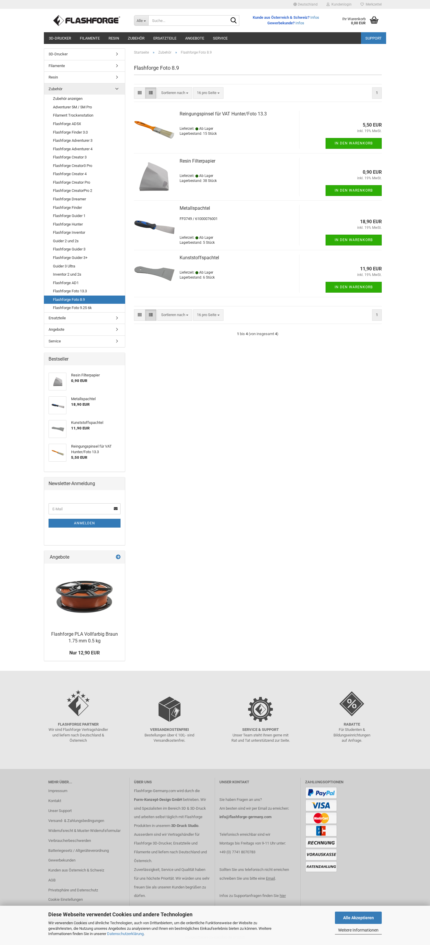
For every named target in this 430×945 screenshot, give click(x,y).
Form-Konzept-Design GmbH (158, 799)
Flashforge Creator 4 (70, 174)
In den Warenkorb (354, 143)
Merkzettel (373, 4)
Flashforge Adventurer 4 (72, 149)
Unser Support (60, 810)
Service (220, 38)
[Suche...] (233, 21)
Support (373, 38)
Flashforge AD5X (67, 124)
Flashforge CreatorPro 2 (72, 190)
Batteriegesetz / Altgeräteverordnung (78, 850)
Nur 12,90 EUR (84, 653)
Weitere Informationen (358, 930)
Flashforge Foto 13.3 (70, 291)
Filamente (90, 38)
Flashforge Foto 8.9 (69, 299)
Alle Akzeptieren (358, 917)
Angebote (194, 38)
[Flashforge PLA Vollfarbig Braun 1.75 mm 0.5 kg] (85, 596)
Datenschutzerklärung (125, 934)
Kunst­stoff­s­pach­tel (199, 257)
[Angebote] (118, 557)
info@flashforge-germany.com (245, 817)
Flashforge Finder (67, 207)
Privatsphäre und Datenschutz (73, 890)
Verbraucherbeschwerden (69, 840)
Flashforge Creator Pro (71, 182)
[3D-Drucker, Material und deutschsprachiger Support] (86, 20)
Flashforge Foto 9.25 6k (72, 308)
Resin (114, 38)
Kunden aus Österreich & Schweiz (76, 870)
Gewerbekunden (61, 860)
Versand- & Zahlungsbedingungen (76, 820)
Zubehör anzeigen (67, 98)
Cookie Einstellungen (65, 899)
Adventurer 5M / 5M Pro (72, 107)
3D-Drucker (60, 38)
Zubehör (136, 38)
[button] (305, 4)
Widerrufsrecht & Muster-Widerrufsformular (84, 830)
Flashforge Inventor (69, 232)
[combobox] (174, 93)
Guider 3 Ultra (64, 266)
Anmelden (84, 523)
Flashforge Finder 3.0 (70, 132)
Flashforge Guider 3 (69, 249)
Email (270, 878)
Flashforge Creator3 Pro (72, 165)
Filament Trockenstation (73, 115)
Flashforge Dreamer (69, 199)
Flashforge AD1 (66, 283)
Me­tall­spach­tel (195, 208)
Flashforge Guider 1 (69, 216)
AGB (52, 880)
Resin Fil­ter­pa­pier (197, 161)
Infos (314, 17)
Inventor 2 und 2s (67, 274)
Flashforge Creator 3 (70, 157)
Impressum (57, 791)
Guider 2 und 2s (66, 241)
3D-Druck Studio (184, 825)
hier (283, 895)
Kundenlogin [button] (341, 4)
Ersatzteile (164, 38)
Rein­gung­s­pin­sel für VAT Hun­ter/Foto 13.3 (223, 114)
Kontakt (54, 801)
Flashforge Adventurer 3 (72, 140)
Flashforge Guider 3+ (70, 257)
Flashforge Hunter (68, 224)
